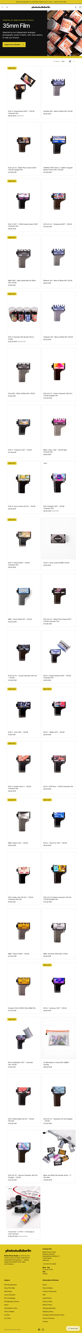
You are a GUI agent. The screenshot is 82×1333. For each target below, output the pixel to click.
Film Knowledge (9, 1298)
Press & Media (9, 1311)
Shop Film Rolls (9, 1288)
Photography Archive (11, 1301)
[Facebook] (39, 1329)
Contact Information (49, 1291)
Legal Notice (47, 1298)
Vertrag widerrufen (49, 1308)
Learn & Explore (9, 1295)
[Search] (7, 7)
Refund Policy (47, 1305)
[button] (64, 61)
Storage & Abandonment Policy (53, 1315)
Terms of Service (48, 1318)
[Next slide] (37, 87)
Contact (7, 1315)
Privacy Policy (47, 1301)
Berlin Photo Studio (15, 1329)
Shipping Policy (48, 1311)
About (6, 1305)
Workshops (8, 1291)
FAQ (44, 1295)
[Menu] (2, 7)
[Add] (72, 104)
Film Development (10, 1285)
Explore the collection (14, 44)
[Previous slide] (10, 87)
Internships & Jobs (10, 1308)
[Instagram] (43, 1329)
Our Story (7, 1318)
